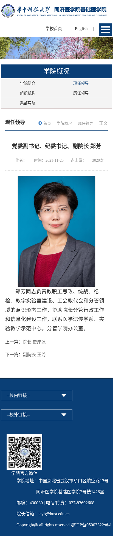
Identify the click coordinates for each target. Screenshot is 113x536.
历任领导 (81, 93)
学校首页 (54, 28)
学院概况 (64, 123)
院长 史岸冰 (34, 342)
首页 (47, 123)
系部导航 (27, 103)
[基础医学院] (56, 7)
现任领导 (81, 83)
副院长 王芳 (34, 354)
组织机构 (27, 93)
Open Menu (105, 29)
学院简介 (27, 83)
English (81, 28)
